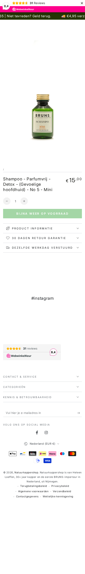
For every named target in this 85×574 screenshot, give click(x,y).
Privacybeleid (60, 485)
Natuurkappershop (26, 472)
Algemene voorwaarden (33, 491)
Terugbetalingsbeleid (33, 485)
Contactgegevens (27, 496)
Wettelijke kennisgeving (58, 496)
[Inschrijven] (79, 412)
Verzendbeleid (62, 491)
